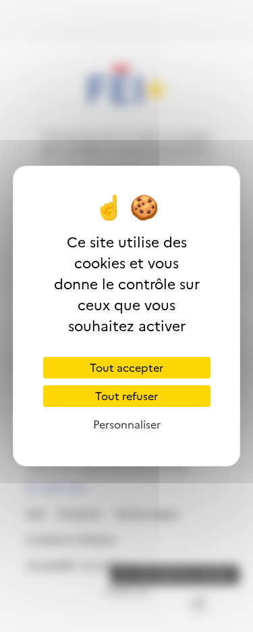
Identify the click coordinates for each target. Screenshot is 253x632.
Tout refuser (126, 396)
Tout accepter (126, 368)
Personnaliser (127, 424)
